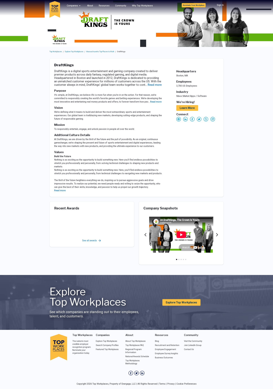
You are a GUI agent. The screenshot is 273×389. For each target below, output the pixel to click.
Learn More (187, 108)
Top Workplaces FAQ (134, 345)
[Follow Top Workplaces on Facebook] (131, 373)
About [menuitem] (90, 5)
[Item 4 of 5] (183, 259)
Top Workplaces (55, 52)
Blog (157, 341)
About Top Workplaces (135, 341)
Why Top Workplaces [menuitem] (142, 5)
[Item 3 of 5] (181, 259)
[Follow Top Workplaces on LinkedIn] (142, 373)
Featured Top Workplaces (107, 349)
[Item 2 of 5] (178, 259)
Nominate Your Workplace (193, 5)
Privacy (171, 383)
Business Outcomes (164, 357)
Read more (155, 84)
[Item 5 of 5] (185, 259)
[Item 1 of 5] (176, 259)
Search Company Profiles (107, 345)
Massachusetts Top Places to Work (100, 52)
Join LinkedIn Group (192, 345)
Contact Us (189, 349)
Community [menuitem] (120, 5)
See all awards (89, 240)
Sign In (220, 5)
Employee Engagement (165, 349)
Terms (162, 383)
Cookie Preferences (186, 383)
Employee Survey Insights (166, 353)
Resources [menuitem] (104, 5)
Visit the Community (193, 341)
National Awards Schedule (137, 356)
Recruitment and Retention (167, 345)
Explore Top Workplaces (74, 52)
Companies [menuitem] (72, 5)
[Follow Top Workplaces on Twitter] (136, 373)
